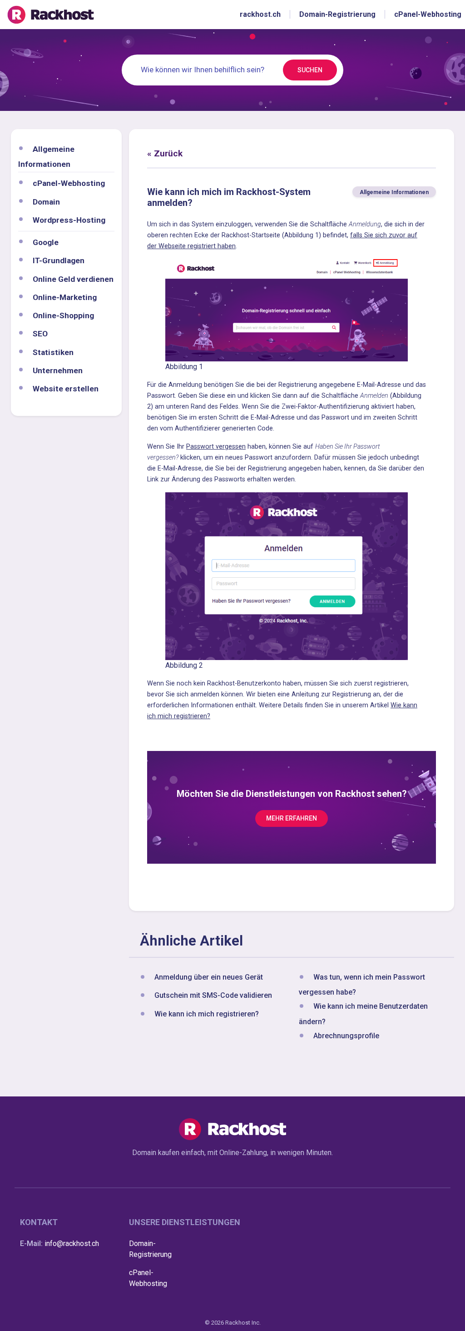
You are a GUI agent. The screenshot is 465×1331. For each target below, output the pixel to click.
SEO (40, 333)
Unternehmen (58, 370)
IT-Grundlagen (58, 260)
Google (46, 242)
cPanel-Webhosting (69, 183)
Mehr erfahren (291, 818)
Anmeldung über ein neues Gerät (208, 977)
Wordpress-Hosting (69, 220)
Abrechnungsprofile (346, 1035)
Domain (46, 201)
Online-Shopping (63, 315)
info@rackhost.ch (72, 1243)
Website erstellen (66, 388)
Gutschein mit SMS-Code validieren (213, 995)
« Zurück (165, 153)
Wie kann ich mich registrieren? (206, 1014)
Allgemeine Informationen (394, 192)
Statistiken (53, 352)
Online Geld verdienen (73, 279)
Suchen (309, 70)
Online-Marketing (65, 297)
